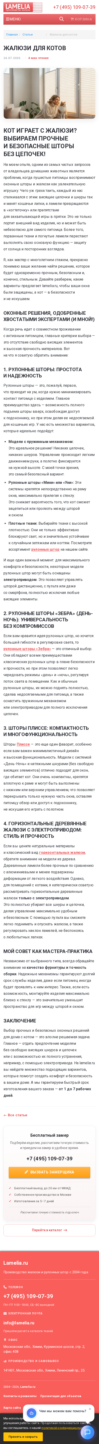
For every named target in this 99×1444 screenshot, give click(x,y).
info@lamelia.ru (19, 1322)
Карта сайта (12, 1407)
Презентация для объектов (60, 1396)
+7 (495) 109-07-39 (74, 7)
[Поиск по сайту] (61, 19)
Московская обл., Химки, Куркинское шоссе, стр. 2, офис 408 (44, 1349)
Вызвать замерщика (51, 1172)
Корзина (83, 19)
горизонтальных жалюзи (62, 852)
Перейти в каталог (47, 1230)
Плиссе (23, 744)
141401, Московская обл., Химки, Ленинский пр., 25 (43, 1370)
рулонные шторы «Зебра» (27, 649)
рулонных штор (45, 549)
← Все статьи (15, 1115)
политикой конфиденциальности (65, 1428)
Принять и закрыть (23, 1436)
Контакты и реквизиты (20, 1396)
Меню (15, 19)
